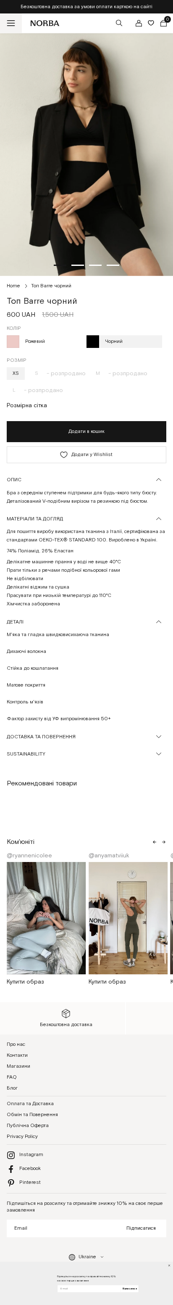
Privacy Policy (22, 1136)
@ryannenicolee (30, 855)
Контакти (17, 1055)
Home (13, 286)
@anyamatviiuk (110, 855)
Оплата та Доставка (30, 1104)
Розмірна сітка (27, 405)
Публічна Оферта (28, 1125)
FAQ (12, 1077)
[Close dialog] (169, 1265)
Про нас (16, 1044)
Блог (12, 1088)
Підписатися (141, 1228)
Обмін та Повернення (32, 1114)
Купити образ (25, 982)
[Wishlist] (151, 23)
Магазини (18, 1066)
